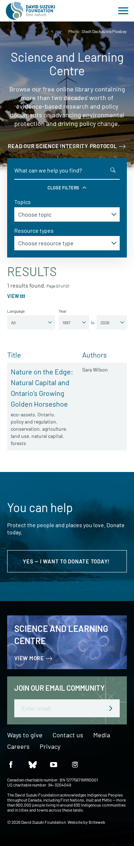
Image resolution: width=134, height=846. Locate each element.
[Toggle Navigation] (123, 11)
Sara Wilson (95, 370)
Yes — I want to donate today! (67, 561)
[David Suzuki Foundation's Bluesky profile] (32, 764)
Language (16, 310)
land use (20, 436)
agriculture (54, 429)
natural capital (47, 436)
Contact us (68, 735)
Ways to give (25, 735)
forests (18, 443)
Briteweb (97, 821)
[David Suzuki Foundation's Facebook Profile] (10, 764)
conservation (25, 429)
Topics (22, 201)
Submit (111, 708)
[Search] (113, 170)
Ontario (46, 414)
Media (101, 735)
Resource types (34, 230)
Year (62, 310)
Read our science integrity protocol (62, 146)
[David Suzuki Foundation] (30, 11)
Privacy (50, 746)
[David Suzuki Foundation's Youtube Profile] (53, 764)
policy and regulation (33, 422)
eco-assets (23, 414)
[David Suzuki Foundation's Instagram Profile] (75, 764)
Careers (18, 746)
